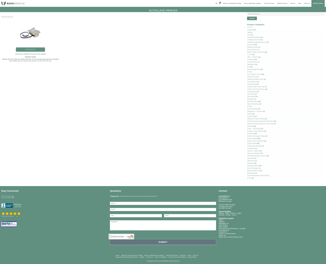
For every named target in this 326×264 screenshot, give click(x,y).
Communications (252, 62)
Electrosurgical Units (253, 69)
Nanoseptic (250, 99)
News (299, 3)
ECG (248, 67)
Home (117, 255)
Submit (163, 242)
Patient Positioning (253, 104)
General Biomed (252, 82)
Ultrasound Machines (253, 153)
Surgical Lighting (252, 138)
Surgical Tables (252, 143)
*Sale (248, 32)
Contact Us (307, 3)
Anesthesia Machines (253, 37)
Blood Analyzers (252, 49)
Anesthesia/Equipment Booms (257, 42)
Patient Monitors (252, 101)
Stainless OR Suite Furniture (255, 119)
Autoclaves (250, 44)
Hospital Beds (251, 84)
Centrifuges (250, 59)
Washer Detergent (253, 168)
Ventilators (250, 163)
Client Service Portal (172, 255)
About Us (292, 3)
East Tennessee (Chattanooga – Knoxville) (232, 228)
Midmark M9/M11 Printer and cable (30, 54)
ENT (248, 72)
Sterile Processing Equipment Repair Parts (260, 121)
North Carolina (223, 225)
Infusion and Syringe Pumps (255, 89)
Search (252, 18)
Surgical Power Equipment (255, 141)
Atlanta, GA (222, 235)
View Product (30, 49)
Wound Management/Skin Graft (257, 175)
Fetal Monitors (251, 77)
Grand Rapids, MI (224, 230)
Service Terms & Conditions (177, 257)
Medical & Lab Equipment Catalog (232, 3)
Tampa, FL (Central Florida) (227, 233)
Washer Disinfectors (253, 170)
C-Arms (249, 54)
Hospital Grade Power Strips (256, 86)
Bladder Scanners (252, 47)
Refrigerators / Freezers (254, 111)
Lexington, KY (223, 232)
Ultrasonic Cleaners (253, 151)
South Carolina (223, 227)
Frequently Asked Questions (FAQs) (126, 257)
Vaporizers (250, 158)
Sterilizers (250, 126)
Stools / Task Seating (254, 128)
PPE (248, 106)
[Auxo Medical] (13, 3)
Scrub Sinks (250, 116)
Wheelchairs (251, 173)
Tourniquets (250, 148)
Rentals (249, 114)
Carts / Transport (252, 57)
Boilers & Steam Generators (255, 52)
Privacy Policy (191, 257)
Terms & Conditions (161, 257)
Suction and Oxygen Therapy (256, 136)
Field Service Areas (269, 3)
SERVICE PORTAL (318, 3)
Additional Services (282, 3)
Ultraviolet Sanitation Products (256, 156)
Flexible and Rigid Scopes (255, 79)
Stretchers (250, 133)
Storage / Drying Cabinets (255, 131)
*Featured (250, 30)
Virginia (221, 220)
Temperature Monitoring (254, 146)
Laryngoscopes (252, 91)
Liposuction (250, 94)
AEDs (249, 35)
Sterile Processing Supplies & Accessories (260, 124)
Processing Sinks (252, 109)
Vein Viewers (251, 161)
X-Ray (249, 178)
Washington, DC (224, 223)
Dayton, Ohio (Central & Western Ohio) (231, 237)
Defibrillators (251, 64)
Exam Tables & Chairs (254, 74)
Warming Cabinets (253, 165)
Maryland (221, 222)
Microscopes (251, 96)
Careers (141, 257)
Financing (183, 255)
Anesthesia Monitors (253, 40)
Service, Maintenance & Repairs (252, 3)
